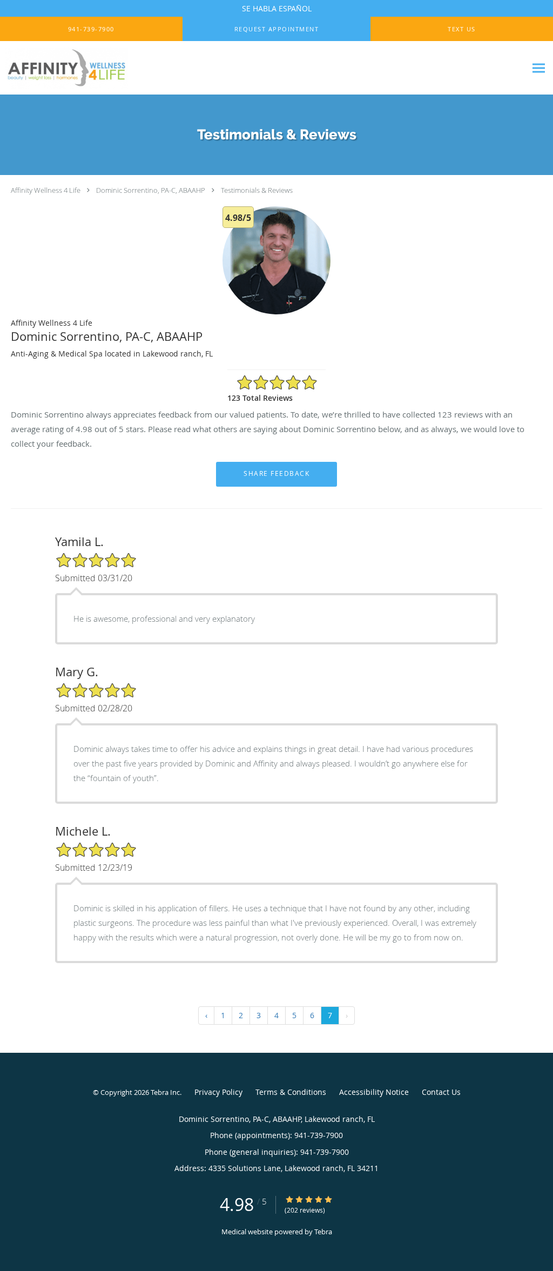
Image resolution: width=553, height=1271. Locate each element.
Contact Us (441, 1092)
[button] (276, 29)
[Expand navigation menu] (539, 68)
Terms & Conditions (290, 1092)
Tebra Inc (165, 1092)
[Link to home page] (95, 68)
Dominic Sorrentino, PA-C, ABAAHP (150, 190)
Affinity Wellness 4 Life (45, 190)
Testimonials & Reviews (257, 190)
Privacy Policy (218, 1092)
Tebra (323, 1231)
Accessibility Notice (374, 1092)
